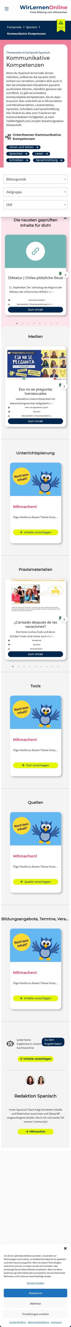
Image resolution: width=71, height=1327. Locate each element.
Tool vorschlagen (37, 765)
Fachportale (14, 27)
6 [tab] (45, 323)
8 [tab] (57, 323)
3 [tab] (28, 323)
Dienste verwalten (35, 1283)
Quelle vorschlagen (37, 882)
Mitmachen (37, 1131)
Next (65, 274)
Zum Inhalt (35, 309)
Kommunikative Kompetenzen (26, 33)
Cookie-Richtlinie (17, 1322)
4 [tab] (34, 323)
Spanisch (31, 27)
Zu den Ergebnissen (53, 1041)
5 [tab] (40, 323)
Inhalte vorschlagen (37, 532)
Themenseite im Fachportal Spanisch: (28, 52)
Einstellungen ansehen (35, 1314)
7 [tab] (51, 323)
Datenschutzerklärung (38, 1322)
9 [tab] (58, 666)
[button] (65, 1248)
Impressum (56, 1322)
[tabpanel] (35, 274)
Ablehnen (35, 1303)
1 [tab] (17, 323)
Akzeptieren (35, 1293)
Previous (4, 274)
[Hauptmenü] (7, 8)
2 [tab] (23, 323)
